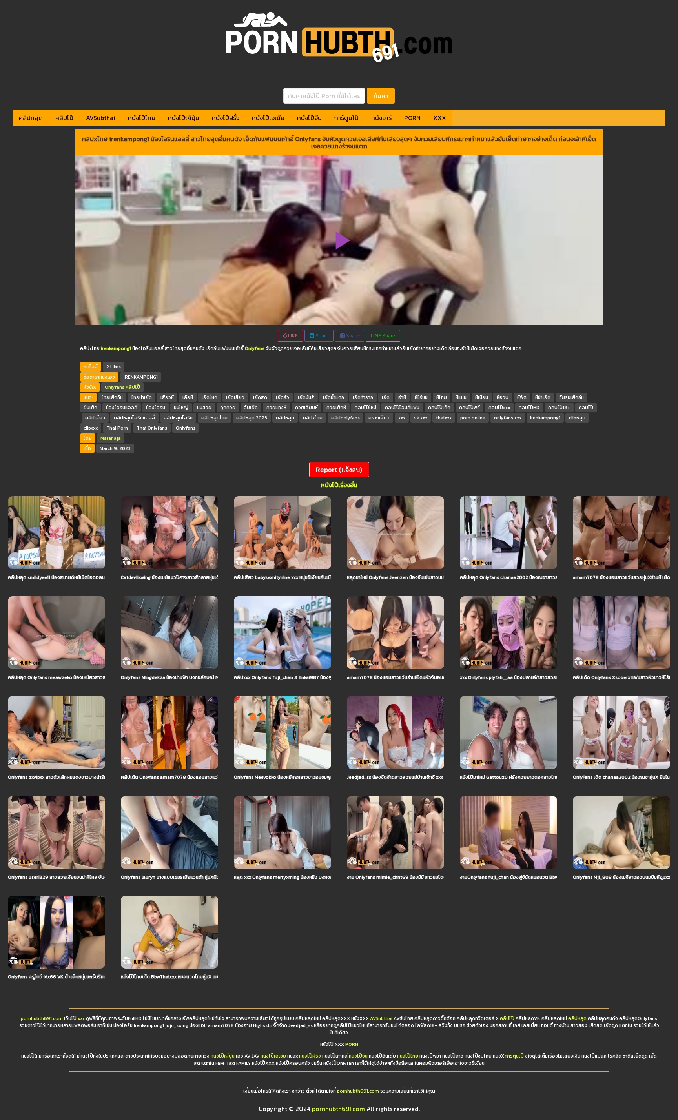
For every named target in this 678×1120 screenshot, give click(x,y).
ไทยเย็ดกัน (112, 397)
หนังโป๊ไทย (141, 117)
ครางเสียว (379, 417)
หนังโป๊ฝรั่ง (225, 117)
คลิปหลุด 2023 (251, 417)
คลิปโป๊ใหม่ (365, 407)
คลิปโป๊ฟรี (469, 407)
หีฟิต (522, 397)
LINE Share (383, 336)
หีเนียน (481, 397)
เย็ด (386, 397)
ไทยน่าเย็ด (141, 397)
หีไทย (441, 397)
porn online (472, 417)
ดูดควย (227, 407)
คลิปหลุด (31, 117)
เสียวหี (167, 397)
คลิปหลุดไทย (214, 417)
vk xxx (420, 417)
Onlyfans (114, 387)
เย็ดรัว (282, 397)
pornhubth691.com (42, 1018)
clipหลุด (577, 417)
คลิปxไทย (313, 417)
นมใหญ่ (181, 407)
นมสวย (204, 407)
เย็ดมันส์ (306, 397)
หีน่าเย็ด (542, 397)
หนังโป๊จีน (309, 117)
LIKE (292, 336)
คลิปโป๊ (64, 117)
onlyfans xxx (507, 417)
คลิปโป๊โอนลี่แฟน (402, 407)
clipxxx (91, 428)
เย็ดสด (260, 397)
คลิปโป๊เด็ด (439, 407)
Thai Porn (117, 428)
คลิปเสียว (95, 417)
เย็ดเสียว (235, 397)
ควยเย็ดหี (336, 407)
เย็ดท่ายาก (363, 397)
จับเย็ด (251, 407)
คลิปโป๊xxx (499, 407)
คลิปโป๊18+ (559, 407)
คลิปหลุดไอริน (178, 417)
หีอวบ (502, 397)
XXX (439, 117)
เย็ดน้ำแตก (333, 397)
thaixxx (444, 417)
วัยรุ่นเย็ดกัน (571, 397)
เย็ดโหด (209, 397)
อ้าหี (402, 397)
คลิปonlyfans (345, 417)
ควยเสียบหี (306, 407)
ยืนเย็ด (90, 407)
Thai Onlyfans (152, 428)
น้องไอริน (155, 407)
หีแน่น (461, 397)
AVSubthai (100, 117)
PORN (412, 117)
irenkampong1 (545, 417)
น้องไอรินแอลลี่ (121, 407)
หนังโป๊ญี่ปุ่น (183, 117)
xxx (401, 417)
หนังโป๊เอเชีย (268, 117)
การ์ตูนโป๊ (346, 117)
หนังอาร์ (381, 117)
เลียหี (187, 397)
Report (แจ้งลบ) (339, 469)
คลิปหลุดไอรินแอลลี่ (134, 417)
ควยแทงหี (276, 407)
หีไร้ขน (421, 397)
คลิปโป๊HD (529, 407)
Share (321, 336)
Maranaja (110, 438)
